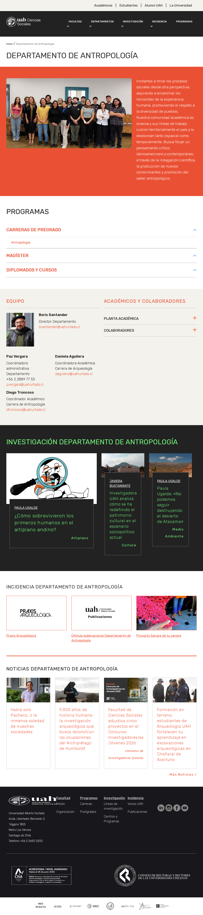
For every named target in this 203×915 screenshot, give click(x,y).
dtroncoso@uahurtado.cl (25, 410)
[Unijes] (162, 906)
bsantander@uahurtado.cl (59, 327)
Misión (60, 804)
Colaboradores (119, 330)
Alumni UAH (154, 5)
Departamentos (102, 21)
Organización (65, 812)
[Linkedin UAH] (161, 807)
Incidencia (159, 21)
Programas (184, 21)
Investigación (133, 21)
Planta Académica (121, 318)
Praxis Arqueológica (21, 636)
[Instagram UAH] (169, 807)
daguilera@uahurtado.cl (73, 374)
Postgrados (88, 812)
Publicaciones (137, 812)
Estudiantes (129, 5)
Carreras (86, 804)
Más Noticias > (183, 774)
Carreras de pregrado (33, 229)
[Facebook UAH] (177, 807)
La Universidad (181, 5)
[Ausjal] (58, 906)
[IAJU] (75, 906)
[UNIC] (93, 906)
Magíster (17, 255)
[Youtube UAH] (184, 807)
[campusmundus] (127, 906)
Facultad (75, 21)
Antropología (20, 242)
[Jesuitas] (145, 906)
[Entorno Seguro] (110, 906)
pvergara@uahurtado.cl (24, 384)
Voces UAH (135, 804)
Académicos (103, 5)
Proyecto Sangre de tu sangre (158, 636)
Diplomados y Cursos (31, 270)
